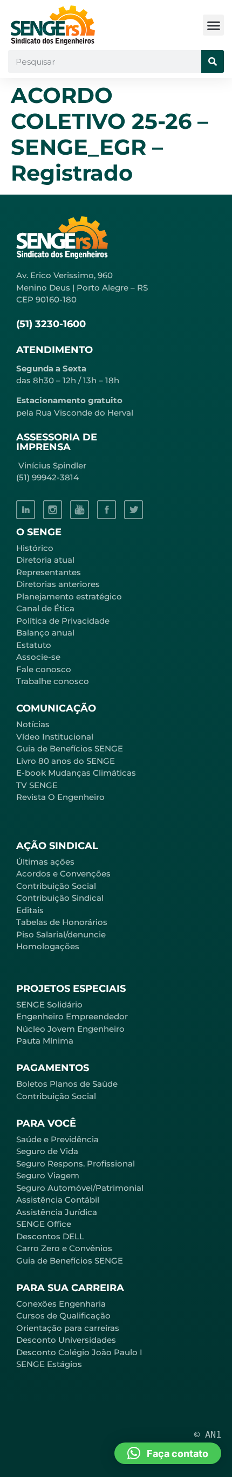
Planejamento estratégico (69, 596)
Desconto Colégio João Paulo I (79, 1352)
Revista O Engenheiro (60, 797)
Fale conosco (43, 669)
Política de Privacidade (63, 621)
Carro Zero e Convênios (64, 1248)
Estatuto (33, 645)
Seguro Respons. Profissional (75, 1163)
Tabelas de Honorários (61, 922)
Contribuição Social (56, 886)
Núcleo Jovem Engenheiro (70, 1029)
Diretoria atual (45, 560)
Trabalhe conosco (52, 681)
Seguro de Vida (47, 1151)
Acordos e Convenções (63, 873)
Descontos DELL (50, 1236)
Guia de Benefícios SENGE (69, 1260)
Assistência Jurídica (56, 1212)
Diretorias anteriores (58, 584)
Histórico (34, 548)
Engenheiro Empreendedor (72, 1016)
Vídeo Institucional (54, 736)
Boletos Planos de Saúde (67, 1084)
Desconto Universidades (66, 1340)
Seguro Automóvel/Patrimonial (80, 1188)
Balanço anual (45, 632)
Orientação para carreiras (67, 1328)
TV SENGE (37, 785)
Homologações (47, 946)
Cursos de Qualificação (63, 1315)
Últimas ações (45, 862)
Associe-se (38, 657)
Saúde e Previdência (57, 1139)
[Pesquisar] (212, 61)
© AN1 (207, 1434)
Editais (30, 910)
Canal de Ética (45, 608)
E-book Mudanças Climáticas (76, 773)
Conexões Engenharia (61, 1304)
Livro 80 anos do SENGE (65, 761)
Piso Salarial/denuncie (61, 934)
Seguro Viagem (47, 1175)
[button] (213, 25)
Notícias (33, 724)
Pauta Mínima (44, 1041)
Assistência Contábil (57, 1200)
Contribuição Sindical (60, 898)
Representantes (48, 572)
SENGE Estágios (49, 1364)
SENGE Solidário (49, 1004)
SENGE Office (43, 1224)
